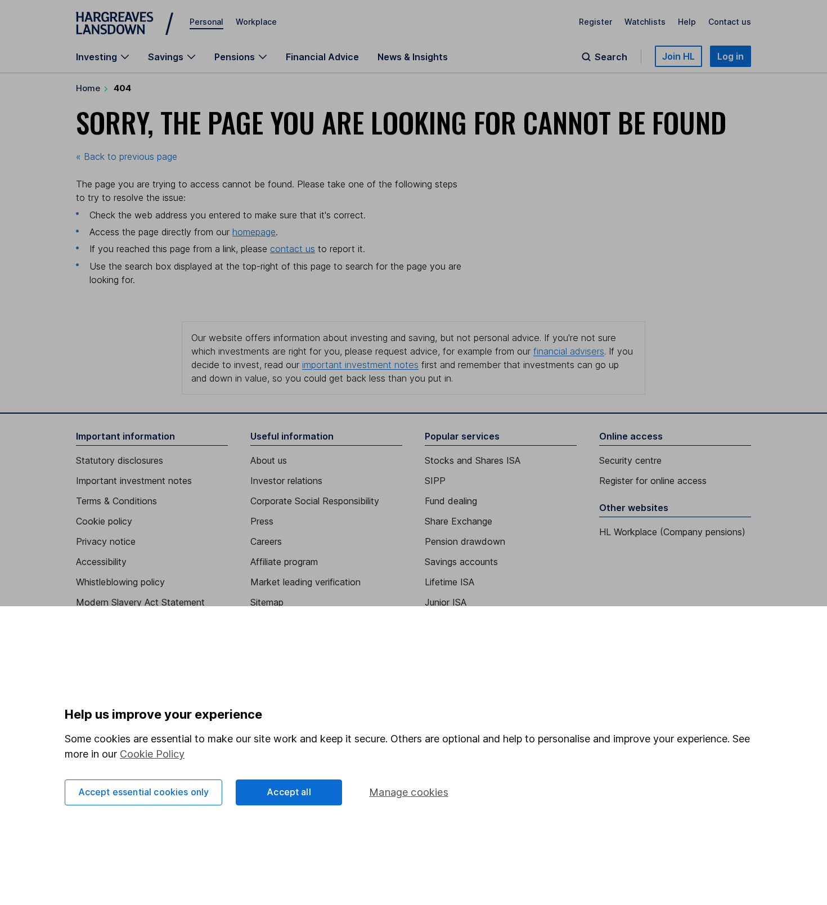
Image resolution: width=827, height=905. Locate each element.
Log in (730, 56)
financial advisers (568, 351)
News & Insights (412, 56)
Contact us (729, 21)
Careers (266, 541)
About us (268, 460)
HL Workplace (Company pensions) (672, 531)
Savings (165, 56)
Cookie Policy (152, 754)
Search (611, 56)
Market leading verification (305, 582)
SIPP (435, 480)
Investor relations (286, 480)
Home (88, 88)
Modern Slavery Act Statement (140, 602)
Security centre (630, 460)
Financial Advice (322, 56)
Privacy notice (106, 541)
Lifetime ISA (449, 582)
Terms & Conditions (116, 501)
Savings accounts (461, 561)
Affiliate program (284, 561)
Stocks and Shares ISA (472, 460)
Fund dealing (451, 501)
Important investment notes (134, 480)
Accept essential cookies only (143, 792)
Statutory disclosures (119, 460)
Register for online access (653, 480)
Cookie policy (104, 521)
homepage (254, 232)
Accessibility (101, 561)
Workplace (256, 21)
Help (687, 21)
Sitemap (267, 602)
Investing (96, 56)
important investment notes (360, 364)
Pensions (234, 56)
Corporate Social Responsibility (314, 501)
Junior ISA (445, 602)
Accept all (289, 792)
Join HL (678, 56)
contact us (292, 248)
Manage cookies (408, 792)
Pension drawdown (465, 541)
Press (261, 521)
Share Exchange (458, 521)
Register (595, 21)
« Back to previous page (126, 156)
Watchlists (645, 21)
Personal (206, 21)
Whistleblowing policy (120, 582)
